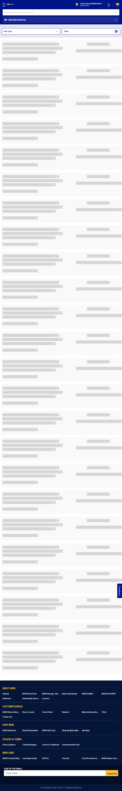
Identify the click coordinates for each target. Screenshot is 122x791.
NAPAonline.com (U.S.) (111, 758)
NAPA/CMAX (87, 694)
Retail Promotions (30, 730)
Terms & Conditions (50, 745)
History (6, 694)
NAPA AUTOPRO (109, 694)
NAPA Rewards (9, 730)
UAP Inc (45, 758)
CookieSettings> (29, 745)
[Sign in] (109, 5)
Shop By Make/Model (71, 730)
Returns (65, 712)
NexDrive (7, 698)
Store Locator (28, 712)
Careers (45, 698)
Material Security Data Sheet (94, 712)
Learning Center (29, 758)
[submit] (117, 12)
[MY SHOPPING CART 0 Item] (117, 5)
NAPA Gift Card (48, 730)
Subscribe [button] (112, 773)
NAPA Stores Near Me (12, 712)
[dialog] (109, 4)
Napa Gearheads (69, 694)
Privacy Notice (9, 745)
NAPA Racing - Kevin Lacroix (54, 694)
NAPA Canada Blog (11, 758)
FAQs (104, 712)
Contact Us (7, 717)
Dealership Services (31, 698)
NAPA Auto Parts (29, 694)
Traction (65, 758)
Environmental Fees (71, 745)
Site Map (86, 730)
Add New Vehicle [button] (17, 20)
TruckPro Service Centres (93, 758)
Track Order (47, 712)
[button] (88, 4)
